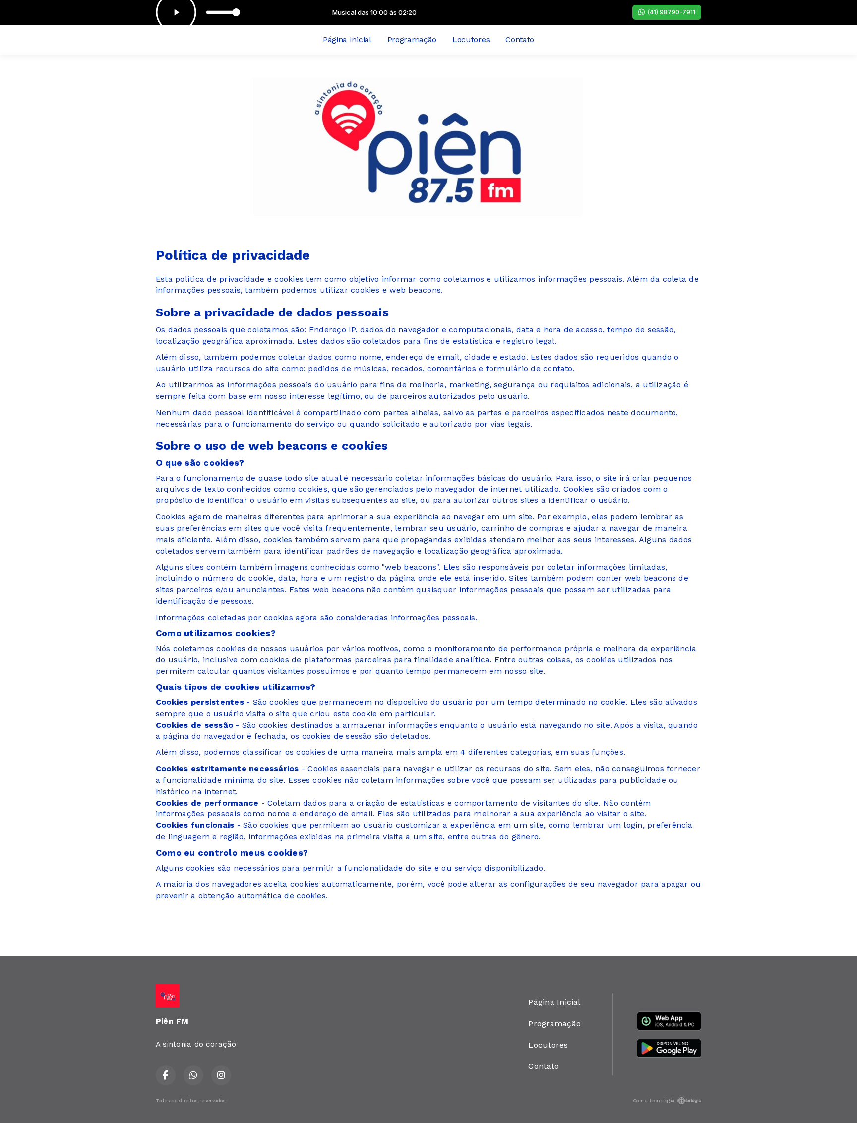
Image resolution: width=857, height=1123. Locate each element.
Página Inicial (347, 39)
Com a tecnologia (653, 1100)
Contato (519, 39)
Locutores (471, 39)
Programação (411, 39)
